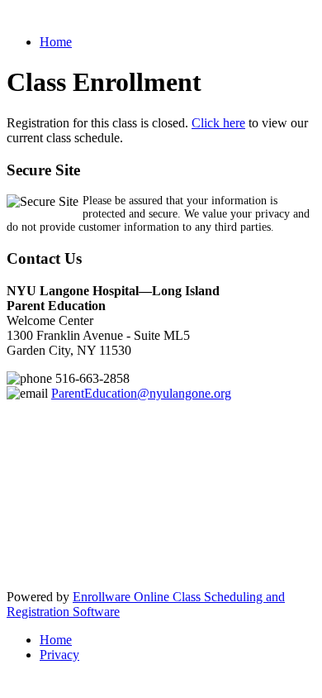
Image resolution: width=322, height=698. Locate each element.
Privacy (59, 655)
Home (56, 42)
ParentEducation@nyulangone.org (141, 393)
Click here (218, 123)
